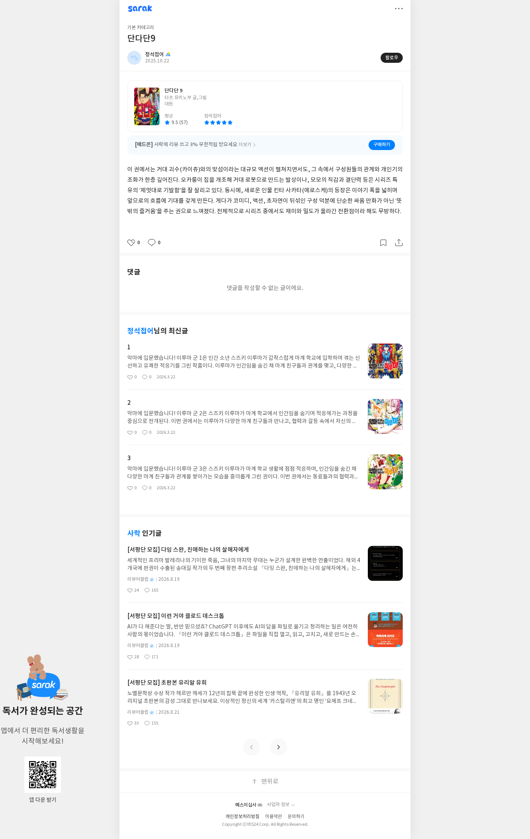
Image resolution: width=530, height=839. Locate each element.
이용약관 (273, 816)
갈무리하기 (383, 243)
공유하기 (399, 243)
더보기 (399, 8)
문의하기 (296, 816)
